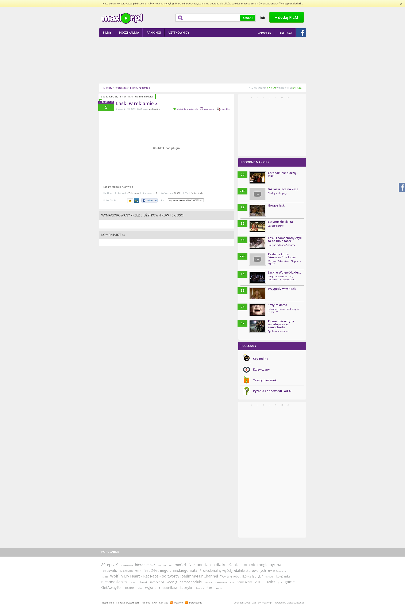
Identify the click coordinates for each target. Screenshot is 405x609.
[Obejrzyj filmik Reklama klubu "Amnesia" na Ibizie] (257, 259)
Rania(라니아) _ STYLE (130, 570)
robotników (168, 587)
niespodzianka (114, 581)
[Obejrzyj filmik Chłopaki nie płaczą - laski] (257, 177)
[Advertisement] (202, 60)
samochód (157, 582)
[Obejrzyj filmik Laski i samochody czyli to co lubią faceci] (257, 243)
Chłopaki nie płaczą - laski (283, 174)
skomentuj (209, 108)
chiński (143, 582)
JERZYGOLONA (164, 565)
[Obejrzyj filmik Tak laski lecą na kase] (257, 194)
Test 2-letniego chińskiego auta (170, 570)
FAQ (154, 602)
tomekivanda (126, 565)
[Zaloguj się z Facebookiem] (301, 32)
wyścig (172, 582)
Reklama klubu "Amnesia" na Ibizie (282, 255)
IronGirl (180, 564)
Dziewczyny (261, 369)
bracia (218, 588)
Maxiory (178, 602)
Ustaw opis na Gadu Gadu (130, 200)
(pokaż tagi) (196, 193)
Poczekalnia (195, 602)
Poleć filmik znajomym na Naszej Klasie (137, 200)
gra (280, 582)
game (290, 581)
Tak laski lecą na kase (283, 189)
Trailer (270, 582)
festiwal (270, 576)
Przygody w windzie (282, 289)
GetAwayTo (111, 587)
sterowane (221, 582)
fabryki (186, 587)
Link (163, 200)
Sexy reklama (277, 305)
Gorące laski (276, 205)
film (209, 588)
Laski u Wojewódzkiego (284, 272)
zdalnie (208, 582)
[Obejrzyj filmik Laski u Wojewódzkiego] (257, 277)
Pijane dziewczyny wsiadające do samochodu (281, 324)
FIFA (232, 582)
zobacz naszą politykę (160, 3)
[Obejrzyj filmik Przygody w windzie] (257, 293)
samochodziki (191, 582)
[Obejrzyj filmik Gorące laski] (257, 210)
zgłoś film (225, 108)
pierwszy (199, 588)
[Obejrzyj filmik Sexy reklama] (257, 310)
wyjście (150, 587)
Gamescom (244, 582)
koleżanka (283, 576)
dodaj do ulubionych (187, 108)
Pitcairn (128, 588)
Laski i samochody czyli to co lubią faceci (285, 239)
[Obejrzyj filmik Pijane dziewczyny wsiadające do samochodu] (257, 326)
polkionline (154, 108)
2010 (258, 582)
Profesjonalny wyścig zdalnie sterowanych (233, 570)
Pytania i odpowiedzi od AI (272, 391)
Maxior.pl (122, 18)
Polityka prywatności (127, 602)
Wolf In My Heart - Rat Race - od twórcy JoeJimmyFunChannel (164, 576)
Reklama (145, 602)
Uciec (139, 588)
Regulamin (108, 602)
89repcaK (109, 564)
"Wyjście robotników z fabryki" (241, 576)
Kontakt (163, 602)
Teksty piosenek (265, 380)
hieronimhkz (145, 564)
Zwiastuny (133, 193)
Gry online (260, 359)
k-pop (133, 582)
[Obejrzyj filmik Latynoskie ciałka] (257, 226)
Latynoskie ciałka (280, 222)
